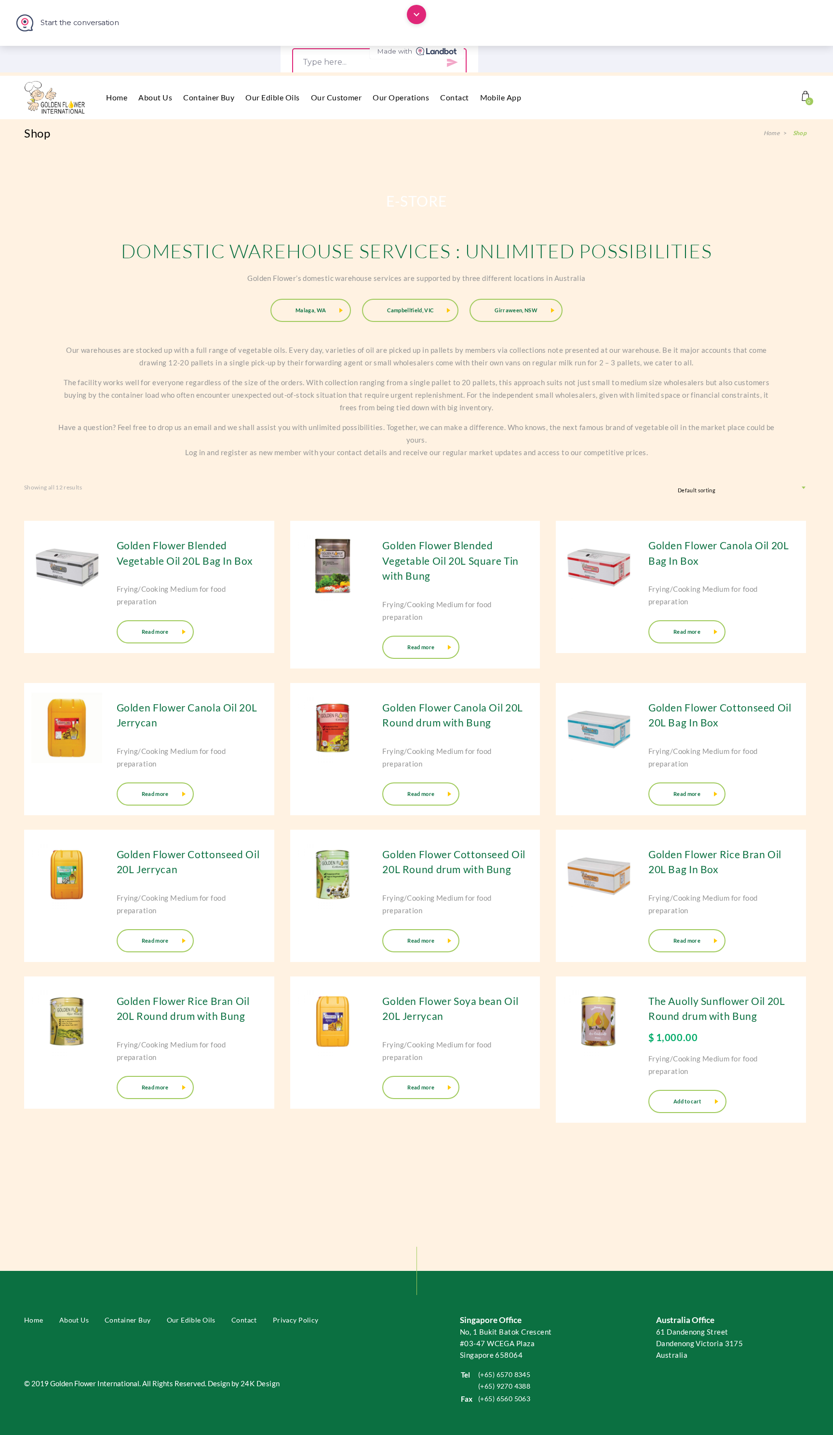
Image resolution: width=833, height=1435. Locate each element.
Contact (454, 97)
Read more (155, 631)
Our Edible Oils (272, 97)
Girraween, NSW (516, 310)
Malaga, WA (311, 310)
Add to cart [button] (687, 1101)
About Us (155, 97)
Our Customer (336, 97)
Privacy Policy (296, 1420)
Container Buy (208, 97)
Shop (799, 133)
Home (116, 97)
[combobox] (740, 487)
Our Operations (401, 97)
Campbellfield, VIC (410, 310)
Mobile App (501, 97)
